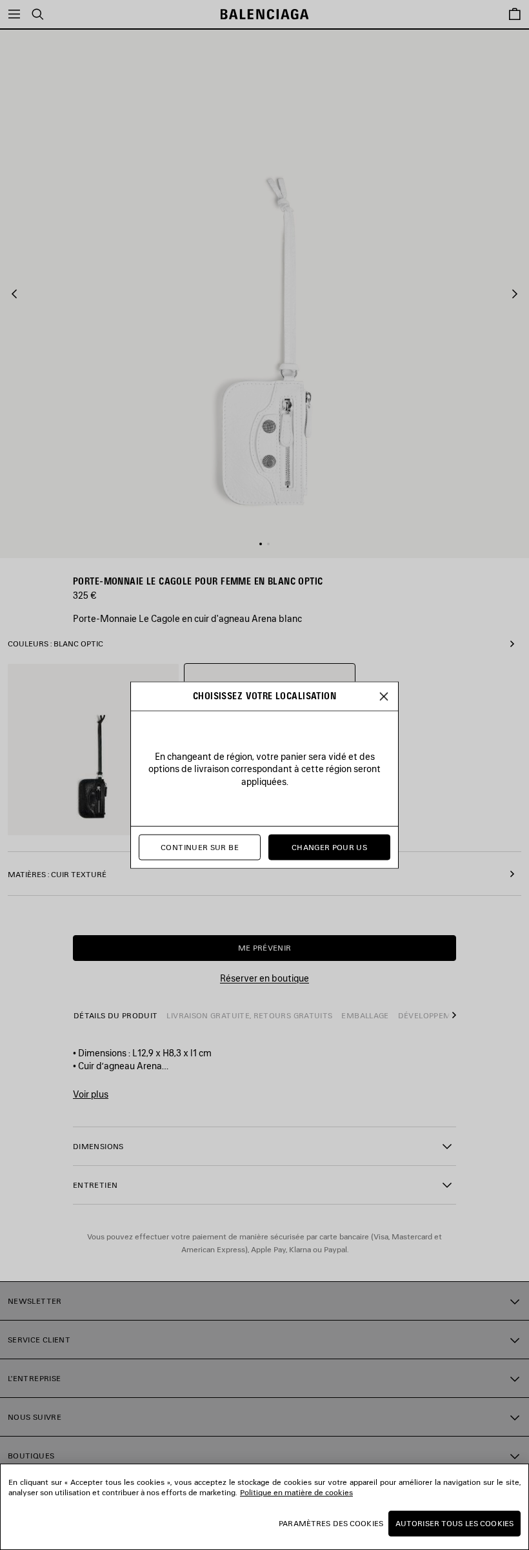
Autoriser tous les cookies (454, 1523)
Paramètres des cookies (331, 1523)
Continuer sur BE (200, 847)
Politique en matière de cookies (296, 1492)
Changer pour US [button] (329, 847)
